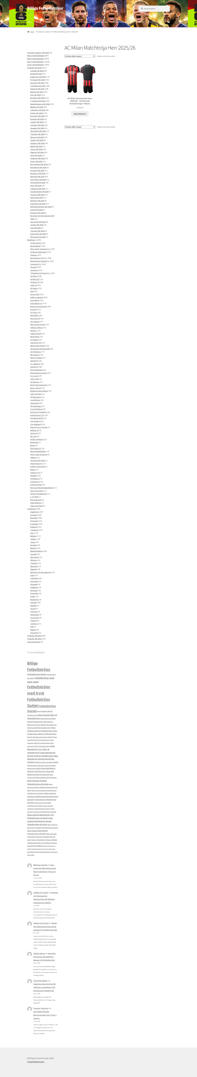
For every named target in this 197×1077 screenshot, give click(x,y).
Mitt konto (61, 22)
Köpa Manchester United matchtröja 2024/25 (42, 759)
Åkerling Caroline (40, 865)
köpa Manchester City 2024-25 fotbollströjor (41, 749)
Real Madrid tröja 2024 (34, 852)
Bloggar (87, 22)
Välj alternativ (80, 114)
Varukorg (75, 22)
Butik (38, 22)
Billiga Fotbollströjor (45, 8)
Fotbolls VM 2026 (121, 22)
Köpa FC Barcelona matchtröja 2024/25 (40, 737)
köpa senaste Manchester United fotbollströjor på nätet (40, 821)
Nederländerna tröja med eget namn (43, 849)
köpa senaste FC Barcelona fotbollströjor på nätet (42, 799)
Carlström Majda (40, 980)
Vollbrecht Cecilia (40, 892)
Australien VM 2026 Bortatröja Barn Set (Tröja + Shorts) (45, 1014)
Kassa (48, 22)
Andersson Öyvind (41, 923)
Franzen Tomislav (40, 1008)
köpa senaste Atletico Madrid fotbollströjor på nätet (42, 787)
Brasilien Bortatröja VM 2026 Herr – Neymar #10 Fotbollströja (44, 956)
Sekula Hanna (39, 953)
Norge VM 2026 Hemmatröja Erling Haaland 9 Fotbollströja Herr (45, 926)
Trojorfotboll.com (35, 1061)
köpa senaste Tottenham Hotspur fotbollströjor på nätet (42, 837)
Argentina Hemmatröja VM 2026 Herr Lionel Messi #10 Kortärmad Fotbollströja (44, 987)
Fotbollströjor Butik (36, 674)
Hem (29, 22)
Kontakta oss (102, 22)
